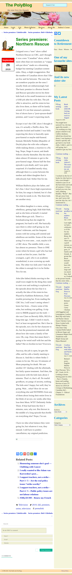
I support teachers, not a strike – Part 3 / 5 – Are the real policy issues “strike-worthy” (35, 480)
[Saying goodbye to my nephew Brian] (59, 242)
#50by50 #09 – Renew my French (35, 498)
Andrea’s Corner (64, 27)
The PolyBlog (19, 5)
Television (23, 504)
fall (39, 504)
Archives (57, 410)
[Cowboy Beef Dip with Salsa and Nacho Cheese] (59, 356)
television (26, 508)
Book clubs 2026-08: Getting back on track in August (67, 111)
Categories (57, 423)
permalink (39, 508)
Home (6, 27)
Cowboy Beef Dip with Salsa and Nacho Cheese (68, 349)
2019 (34, 504)
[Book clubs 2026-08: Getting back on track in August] (59, 111)
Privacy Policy (65, 570)
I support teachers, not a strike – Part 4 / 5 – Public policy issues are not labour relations (36, 491)
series (18, 508)
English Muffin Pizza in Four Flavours (67, 291)
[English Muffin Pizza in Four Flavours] (59, 298)
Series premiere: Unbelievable (13, 32)
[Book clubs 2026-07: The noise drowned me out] (59, 165)
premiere (45, 504)
